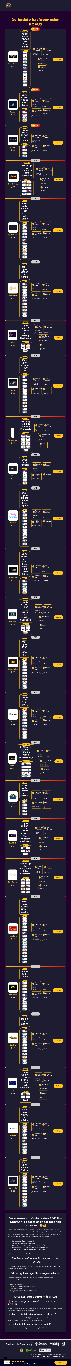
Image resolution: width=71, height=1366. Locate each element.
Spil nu (58, 59)
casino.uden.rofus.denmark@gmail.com (48, 1356)
